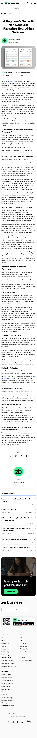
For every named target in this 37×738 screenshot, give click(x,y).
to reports (11, 81)
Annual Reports (5, 686)
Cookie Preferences (26, 660)
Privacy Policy (24, 652)
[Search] (28, 3)
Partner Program (6, 655)
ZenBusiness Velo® (6, 689)
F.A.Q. (22, 640)
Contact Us (23, 646)
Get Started (10, 592)
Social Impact (5, 643)
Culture (3, 646)
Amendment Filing (6, 697)
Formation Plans (6, 674)
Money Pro (4, 692)
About (3, 637)
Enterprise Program (7, 660)
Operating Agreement (7, 683)
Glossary (22, 657)
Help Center (23, 643)
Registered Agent (6, 677)
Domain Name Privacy (7, 705)
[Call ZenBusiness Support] (32, 3)
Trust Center (23, 655)
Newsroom (4, 649)
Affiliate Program (6, 657)
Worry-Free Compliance (8, 680)
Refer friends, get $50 (7, 663)
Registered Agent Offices (8, 666)
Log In (15, 609)
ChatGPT (8, 75)
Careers (3, 640)
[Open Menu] (2, 3)
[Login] (35, 3)
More (22, 75)
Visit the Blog (5, 652)
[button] (31, 574)
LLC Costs (4, 695)
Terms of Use (24, 649)
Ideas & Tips (7, 13)
